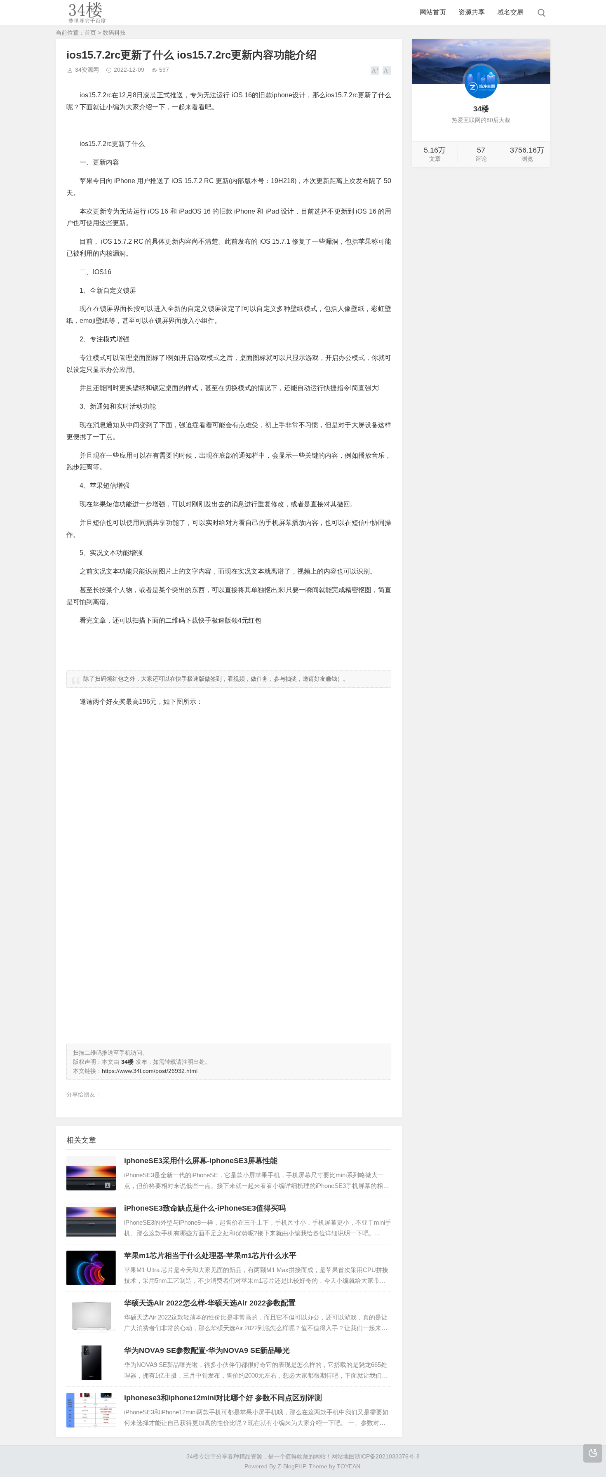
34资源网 (87, 69)
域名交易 (510, 12)
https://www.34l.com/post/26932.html (149, 1071)
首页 (90, 32)
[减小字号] (387, 70)
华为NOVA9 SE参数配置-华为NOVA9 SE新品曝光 (207, 1350)
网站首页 (433, 12)
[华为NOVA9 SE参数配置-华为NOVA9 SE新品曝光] (91, 1362)
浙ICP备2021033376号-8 (387, 1456)
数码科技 (114, 32)
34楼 (192, 1456)
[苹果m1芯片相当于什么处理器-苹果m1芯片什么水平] (91, 1268)
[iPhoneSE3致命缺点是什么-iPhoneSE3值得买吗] (91, 1220)
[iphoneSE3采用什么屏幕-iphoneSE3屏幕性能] (91, 1173)
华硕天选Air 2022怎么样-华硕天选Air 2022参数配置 (210, 1303)
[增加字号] (375, 70)
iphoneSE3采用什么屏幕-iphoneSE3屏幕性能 (200, 1161)
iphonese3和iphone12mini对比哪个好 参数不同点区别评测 (223, 1398)
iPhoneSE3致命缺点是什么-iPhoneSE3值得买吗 (205, 1208)
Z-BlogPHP (291, 1466)
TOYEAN (348, 1466)
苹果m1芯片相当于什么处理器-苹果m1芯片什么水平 (210, 1255)
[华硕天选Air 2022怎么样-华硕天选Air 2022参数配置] (91, 1315)
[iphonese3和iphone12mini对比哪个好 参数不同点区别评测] (91, 1410)
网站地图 (343, 1456)
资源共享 (471, 12)
